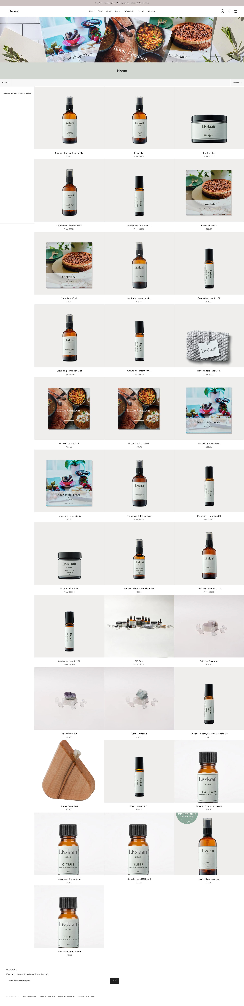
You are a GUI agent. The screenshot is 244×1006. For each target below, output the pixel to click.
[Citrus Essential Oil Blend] (69, 844)
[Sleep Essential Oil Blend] (139, 844)
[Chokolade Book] (209, 190)
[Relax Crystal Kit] (69, 698)
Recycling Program (66, 997)
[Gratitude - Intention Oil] (209, 263)
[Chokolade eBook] (69, 263)
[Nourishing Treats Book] (209, 408)
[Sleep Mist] (139, 118)
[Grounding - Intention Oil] (139, 335)
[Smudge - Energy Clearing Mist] (69, 118)
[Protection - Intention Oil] (209, 481)
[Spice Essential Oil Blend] (69, 916)
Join (114, 980)
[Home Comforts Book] (69, 408)
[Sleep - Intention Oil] (139, 771)
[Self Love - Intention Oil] (69, 626)
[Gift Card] (139, 626)
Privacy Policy (29, 997)
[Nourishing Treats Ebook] (69, 481)
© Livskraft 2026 (13, 997)
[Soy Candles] (209, 118)
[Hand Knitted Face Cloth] (209, 335)
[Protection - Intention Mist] (139, 481)
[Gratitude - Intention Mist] (139, 263)
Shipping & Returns (47, 997)
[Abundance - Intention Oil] (139, 190)
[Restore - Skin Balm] (69, 553)
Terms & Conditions (86, 997)
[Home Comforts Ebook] (139, 408)
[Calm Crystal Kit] (139, 698)
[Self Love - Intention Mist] (209, 553)
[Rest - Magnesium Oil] (209, 844)
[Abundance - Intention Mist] (69, 190)
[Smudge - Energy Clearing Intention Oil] (209, 698)
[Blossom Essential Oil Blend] (209, 771)
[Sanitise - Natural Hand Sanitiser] (139, 553)
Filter (4, 83)
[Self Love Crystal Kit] (209, 626)
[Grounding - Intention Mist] (69, 335)
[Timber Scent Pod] (69, 771)
